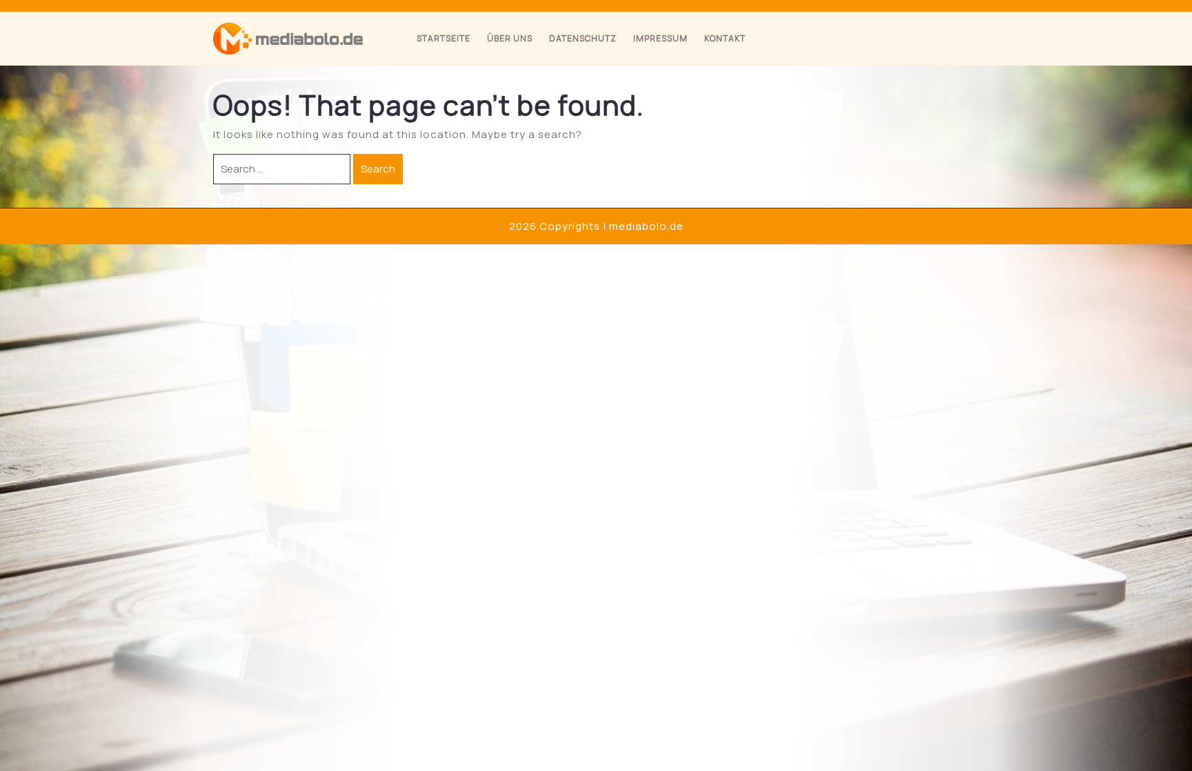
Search (378, 169)
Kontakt (725, 38)
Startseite (443, 38)
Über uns (510, 38)
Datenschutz (583, 38)
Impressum (660, 38)
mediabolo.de (646, 226)
